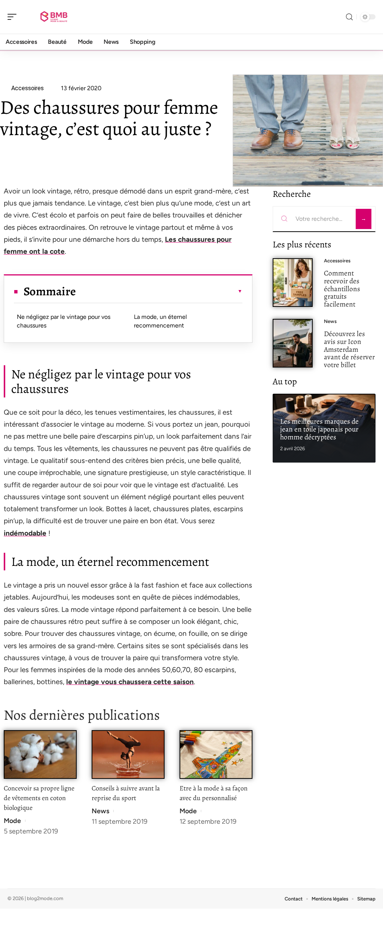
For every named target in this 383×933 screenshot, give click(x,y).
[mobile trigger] (13, 17)
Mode (12, 820)
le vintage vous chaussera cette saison (130, 681)
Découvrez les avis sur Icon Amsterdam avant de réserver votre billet (349, 349)
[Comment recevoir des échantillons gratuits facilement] (292, 283)
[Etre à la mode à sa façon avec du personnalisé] (216, 755)
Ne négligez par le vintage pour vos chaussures (63, 321)
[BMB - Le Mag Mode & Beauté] (54, 17)
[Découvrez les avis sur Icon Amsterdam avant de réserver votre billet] (292, 343)
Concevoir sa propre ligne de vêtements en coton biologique (39, 798)
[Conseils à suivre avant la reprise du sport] (128, 755)
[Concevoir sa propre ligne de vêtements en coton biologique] (40, 755)
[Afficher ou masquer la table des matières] (159, 291)
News (100, 811)
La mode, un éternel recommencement (160, 321)
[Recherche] (349, 17)
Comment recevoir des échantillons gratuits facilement (342, 288)
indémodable (25, 533)
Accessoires (337, 260)
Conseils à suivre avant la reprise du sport (126, 793)
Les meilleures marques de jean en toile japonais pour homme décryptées (319, 429)
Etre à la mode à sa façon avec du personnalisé (214, 793)
